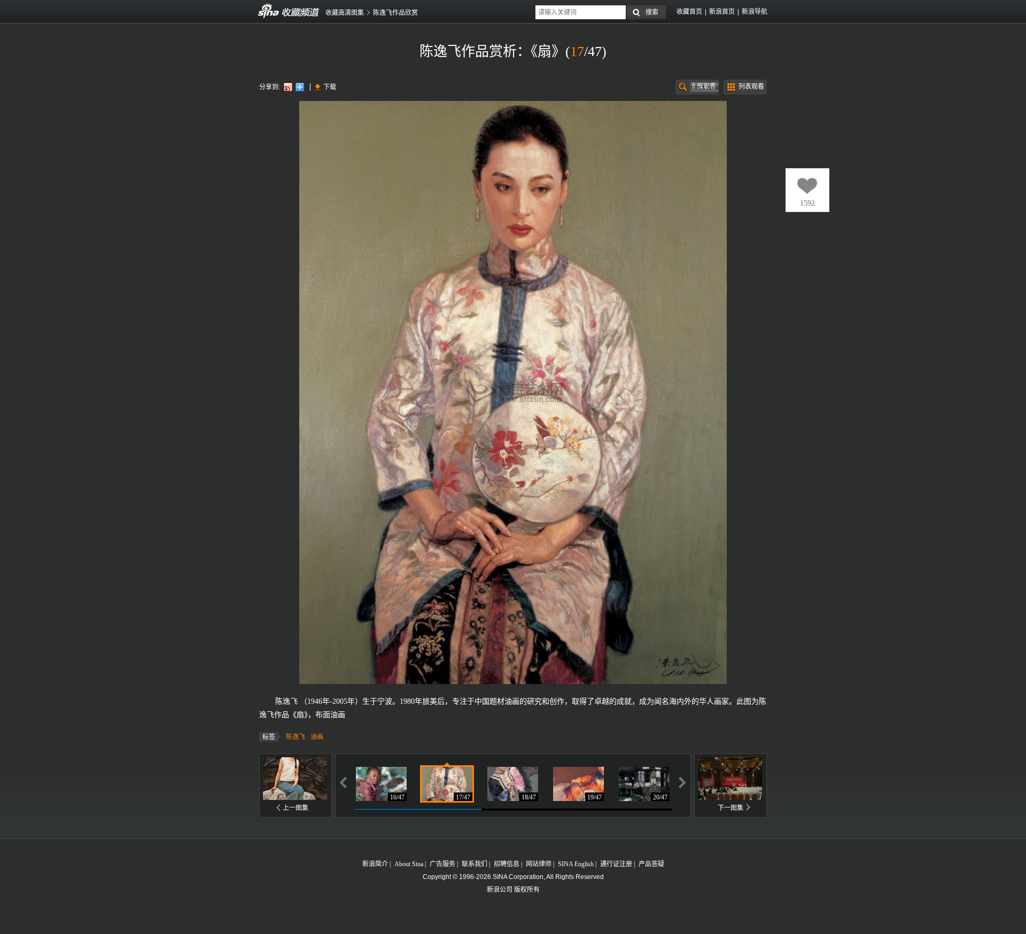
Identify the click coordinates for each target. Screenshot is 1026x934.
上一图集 (295, 808)
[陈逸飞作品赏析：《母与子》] (381, 784)
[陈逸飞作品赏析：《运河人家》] (644, 784)
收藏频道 (269, 11)
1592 (807, 203)
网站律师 (538, 864)
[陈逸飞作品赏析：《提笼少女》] (512, 784)
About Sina (408, 864)
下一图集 (730, 808)
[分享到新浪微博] (287, 86)
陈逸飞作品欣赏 (395, 13)
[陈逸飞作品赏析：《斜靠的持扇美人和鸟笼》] (578, 784)
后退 (343, 782)
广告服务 (442, 864)
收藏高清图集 (344, 13)
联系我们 (474, 864)
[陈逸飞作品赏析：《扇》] (447, 784)
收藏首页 (689, 11)
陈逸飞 (295, 737)
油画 (316, 737)
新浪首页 (722, 11)
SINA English (576, 864)
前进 (682, 782)
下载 (329, 87)
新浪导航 (754, 11)
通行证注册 (616, 864)
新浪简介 (375, 864)
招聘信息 (506, 864)
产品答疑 (651, 864)
